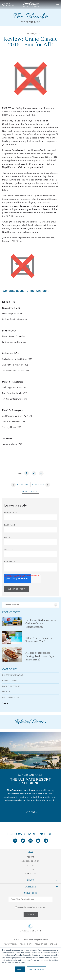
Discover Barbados (12, 675)
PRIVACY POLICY (10, 944)
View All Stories (30, 492)
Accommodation (31, 861)
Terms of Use (31, 907)
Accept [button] (20, 969)
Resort (30, 857)
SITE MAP (53, 944)
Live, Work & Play (11, 697)
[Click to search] (55, 605)
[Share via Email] (41, 473)
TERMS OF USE (41, 944)
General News (9, 681)
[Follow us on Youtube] (38, 841)
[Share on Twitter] (34, 473)
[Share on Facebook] (26, 473)
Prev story (23, 485)
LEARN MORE (31, 812)
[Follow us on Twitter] (23, 841)
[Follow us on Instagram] (30, 841)
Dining (30, 869)
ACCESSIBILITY (26, 944)
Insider (6, 692)
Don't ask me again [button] (36, 969)
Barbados (30, 873)
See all (5, 703)
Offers (30, 865)
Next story (38, 485)
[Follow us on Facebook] (15, 841)
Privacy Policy (41, 907)
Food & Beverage (11, 686)
